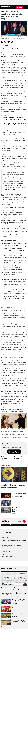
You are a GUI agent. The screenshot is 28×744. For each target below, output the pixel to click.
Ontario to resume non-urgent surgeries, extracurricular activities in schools (14, 119)
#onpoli (20, 183)
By (6, 45)
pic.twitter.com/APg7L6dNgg (12, 185)
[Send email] (12, 42)
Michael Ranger (7, 45)
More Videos (4, 627)
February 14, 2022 (9, 190)
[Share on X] (2, 42)
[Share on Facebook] (5, 42)
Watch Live (19, 7)
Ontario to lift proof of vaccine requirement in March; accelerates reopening (11, 15)
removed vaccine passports (12, 390)
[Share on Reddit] (8, 42)
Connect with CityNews (7, 524)
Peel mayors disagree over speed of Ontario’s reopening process (15, 124)
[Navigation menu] (26, 7)
